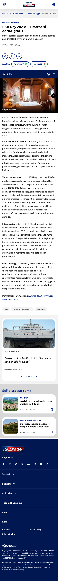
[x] (22, 464)
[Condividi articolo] (5, 56)
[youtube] (40, 464)
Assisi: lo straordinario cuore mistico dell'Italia (36, 402)
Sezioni (6, 474)
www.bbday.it (35, 295)
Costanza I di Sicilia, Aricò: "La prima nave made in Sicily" (28, 360)
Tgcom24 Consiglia (12, 503)
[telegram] (34, 464)
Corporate (7, 530)
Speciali (6, 484)
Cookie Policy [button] (35, 530)
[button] (29, 4)
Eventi (5, 512)
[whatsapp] (16, 464)
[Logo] (29, 4)
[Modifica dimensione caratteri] (19, 56)
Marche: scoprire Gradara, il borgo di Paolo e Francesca (35, 425)
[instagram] (9, 464)
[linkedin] (28, 464)
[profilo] (54, 4)
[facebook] (3, 464)
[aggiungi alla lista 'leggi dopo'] (12, 56)
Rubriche (7, 493)
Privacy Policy (8, 534)
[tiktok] (47, 464)
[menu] (4, 4)
